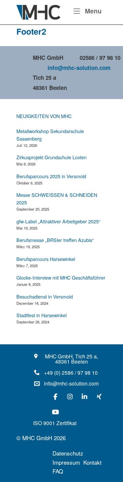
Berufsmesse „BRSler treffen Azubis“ (55, 239)
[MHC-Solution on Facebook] (55, 397)
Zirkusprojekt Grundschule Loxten (51, 157)
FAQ (57, 471)
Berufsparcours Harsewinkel (45, 258)
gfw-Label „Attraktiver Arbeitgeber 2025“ (58, 221)
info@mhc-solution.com (79, 68)
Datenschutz (67, 453)
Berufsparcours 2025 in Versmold (51, 176)
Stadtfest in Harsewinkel (41, 315)
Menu (92, 10)
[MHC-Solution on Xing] (99, 397)
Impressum (66, 462)
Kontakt (93, 462)
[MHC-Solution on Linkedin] (84, 397)
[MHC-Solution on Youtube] (55, 412)
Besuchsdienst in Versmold (44, 296)
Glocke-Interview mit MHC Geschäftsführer (60, 277)
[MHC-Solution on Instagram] (70, 397)
